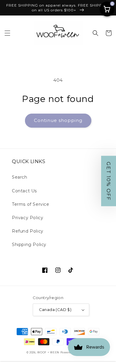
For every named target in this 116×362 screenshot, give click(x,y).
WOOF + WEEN (48, 352)
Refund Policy (27, 231)
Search (19, 177)
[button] (7, 33)
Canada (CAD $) (55, 309)
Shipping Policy (29, 244)
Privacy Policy (27, 217)
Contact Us (24, 191)
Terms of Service (30, 204)
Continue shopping (58, 120)
